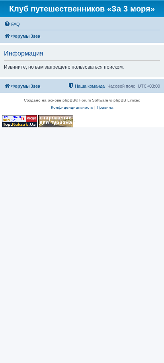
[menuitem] (12, 24)
